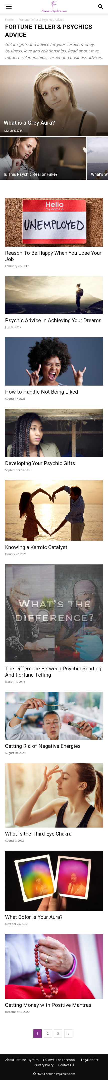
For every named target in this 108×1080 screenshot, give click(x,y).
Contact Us (66, 1065)
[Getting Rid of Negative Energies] (54, 716)
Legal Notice (90, 1060)
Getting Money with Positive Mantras (48, 1005)
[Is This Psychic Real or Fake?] (43, 169)
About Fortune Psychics (21, 1060)
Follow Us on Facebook (59, 1060)
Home (9, 20)
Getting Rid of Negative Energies (43, 746)
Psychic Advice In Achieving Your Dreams (53, 320)
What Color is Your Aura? (34, 917)
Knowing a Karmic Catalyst (36, 547)
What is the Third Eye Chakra (38, 834)
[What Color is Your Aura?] (54, 881)
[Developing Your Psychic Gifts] (54, 433)
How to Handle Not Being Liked (41, 392)
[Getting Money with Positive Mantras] (54, 966)
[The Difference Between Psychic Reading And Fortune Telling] (54, 613)
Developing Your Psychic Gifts (40, 463)
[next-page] (68, 1033)
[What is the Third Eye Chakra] (54, 795)
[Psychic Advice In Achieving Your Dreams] (54, 295)
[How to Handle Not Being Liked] (54, 361)
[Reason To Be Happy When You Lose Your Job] (54, 222)
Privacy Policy (43, 1065)
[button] (9, 7)
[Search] (101, 7)
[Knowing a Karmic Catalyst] (54, 510)
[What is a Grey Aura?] (54, 100)
